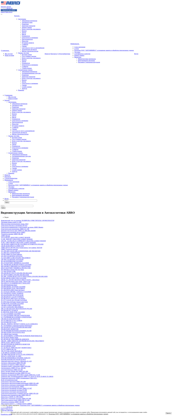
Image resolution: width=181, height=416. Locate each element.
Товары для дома (23, 53)
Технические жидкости (29, 49)
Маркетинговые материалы (87, 59)
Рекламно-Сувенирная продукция (89, 62)
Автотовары (22, 19)
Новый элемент (79, 55)
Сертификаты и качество (82, 54)
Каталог (17, 16)
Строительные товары (25, 70)
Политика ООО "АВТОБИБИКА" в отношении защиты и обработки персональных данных (104, 50)
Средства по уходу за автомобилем (33, 48)
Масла (24, 34)
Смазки (24, 46)
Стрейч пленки (27, 87)
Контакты (54, 54)
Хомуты (24, 88)
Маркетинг (77, 57)
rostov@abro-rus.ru (6, 12)
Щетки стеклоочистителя (30, 51)
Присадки (25, 41)
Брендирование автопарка (86, 60)
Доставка (77, 52)
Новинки (21, 90)
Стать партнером (79, 47)
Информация (75, 44)
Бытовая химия (27, 54)
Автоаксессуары (27, 22)
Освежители (26, 36)
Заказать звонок (6, 6)
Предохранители (27, 39)
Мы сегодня (9, 54)
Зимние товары (27, 27)
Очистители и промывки (30, 37)
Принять (168, 413)
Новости (47, 54)
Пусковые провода (28, 43)
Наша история (9, 55)
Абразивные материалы (29, 20)
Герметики (25, 24)
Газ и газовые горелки (29, 56)
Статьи (76, 48)
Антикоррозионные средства (31, 73)
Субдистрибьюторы (63, 54)
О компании (5, 50)
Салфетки (25, 44)
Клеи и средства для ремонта (31, 29)
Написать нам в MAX (9, 10)
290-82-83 (7, 8)
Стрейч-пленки (27, 68)
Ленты (24, 32)
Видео (136, 54)
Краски (24, 31)
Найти (7, 202)
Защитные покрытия (28, 26)
